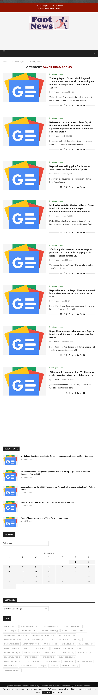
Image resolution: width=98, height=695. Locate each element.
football (63, 640)
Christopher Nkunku (49, 631)
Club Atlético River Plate (43, 635)
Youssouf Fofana (12, 670)
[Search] (94, 53)
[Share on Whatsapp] (81, 105)
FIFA (50, 640)
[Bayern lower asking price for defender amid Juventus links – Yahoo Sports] (24, 175)
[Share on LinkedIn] (72, 105)
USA (43, 666)
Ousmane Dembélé (67, 657)
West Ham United (70, 666)
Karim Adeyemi (68, 644)
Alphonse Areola (29, 626)
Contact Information (46, 9)
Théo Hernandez (28, 666)
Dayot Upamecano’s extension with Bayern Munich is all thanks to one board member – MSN (71, 334)
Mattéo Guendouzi (32, 653)
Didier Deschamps (12, 640)
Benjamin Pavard (27, 631)
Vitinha (54, 666)
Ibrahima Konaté (11, 644)
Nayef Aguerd (84, 653)
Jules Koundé (50, 644)
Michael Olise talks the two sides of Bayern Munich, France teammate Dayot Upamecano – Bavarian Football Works (72, 208)
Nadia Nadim (68, 653)
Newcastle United (12, 657)
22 (75, 577)
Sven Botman (10, 666)
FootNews (55, 92)
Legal (58, 9)
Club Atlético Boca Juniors (73, 631)
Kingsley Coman (12, 648)
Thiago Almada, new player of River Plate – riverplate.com (45, 518)
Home (5, 62)
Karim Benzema (86, 644)
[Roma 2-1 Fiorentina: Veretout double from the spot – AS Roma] (10, 506)
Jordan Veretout (31, 644)
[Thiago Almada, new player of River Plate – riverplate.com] (10, 522)
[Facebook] (87, 53)
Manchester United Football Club (66, 648)
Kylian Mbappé (41, 648)
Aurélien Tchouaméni (72, 626)
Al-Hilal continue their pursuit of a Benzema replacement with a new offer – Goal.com (57, 456)
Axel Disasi (10, 631)
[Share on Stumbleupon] (78, 105)
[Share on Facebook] (64, 105)
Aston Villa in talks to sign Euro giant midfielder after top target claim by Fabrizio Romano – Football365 (55, 473)
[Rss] (90, 53)
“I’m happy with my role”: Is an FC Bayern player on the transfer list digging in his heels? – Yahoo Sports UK (70, 252)
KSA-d (27, 648)
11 (23, 572)
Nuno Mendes (31, 657)
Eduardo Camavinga (34, 640)
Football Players (18, 62)
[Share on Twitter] (67, 105)
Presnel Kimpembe (12, 661)
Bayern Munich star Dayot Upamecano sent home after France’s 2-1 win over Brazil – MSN (72, 293)
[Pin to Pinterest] (69, 105)
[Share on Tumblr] (75, 105)
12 (36, 572)
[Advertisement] (49, 39)
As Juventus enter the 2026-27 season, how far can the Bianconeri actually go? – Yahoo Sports (58, 488)
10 (9, 572)
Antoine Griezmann (50, 626)
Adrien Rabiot (10, 626)
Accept (47, 692)
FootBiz (77, 640)
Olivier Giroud (47, 657)
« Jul (4, 591)
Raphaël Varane (53, 661)
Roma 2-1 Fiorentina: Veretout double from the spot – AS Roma (47, 503)
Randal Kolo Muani (33, 661)
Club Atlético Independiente (16, 635)
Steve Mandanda (84, 661)
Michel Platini (51, 653)
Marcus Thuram (12, 653)
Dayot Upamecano (67, 635)
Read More (57, 692)
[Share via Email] (84, 105)
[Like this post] (61, 105)
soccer (68, 661)
